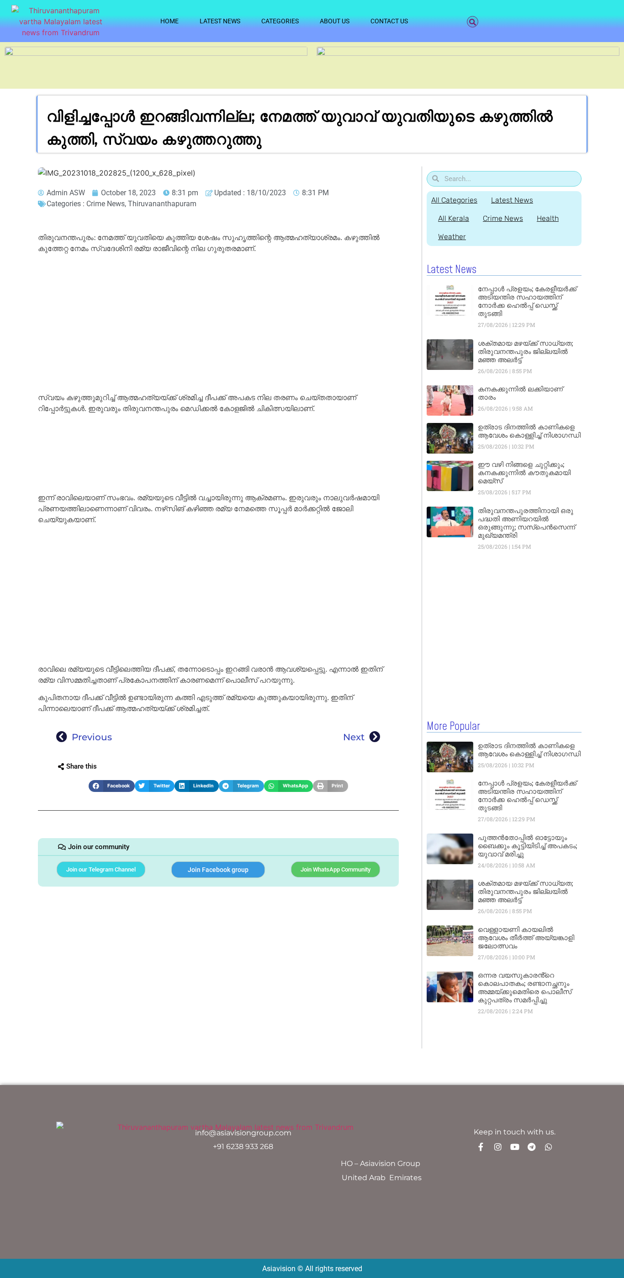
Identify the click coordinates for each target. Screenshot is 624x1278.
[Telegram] (532, 1147)
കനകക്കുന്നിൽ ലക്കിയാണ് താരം (520, 393)
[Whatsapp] (549, 1147)
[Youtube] (515, 1147)
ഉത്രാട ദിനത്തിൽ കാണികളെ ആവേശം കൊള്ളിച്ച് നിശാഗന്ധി (529, 430)
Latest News (220, 21)
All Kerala (453, 218)
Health (548, 218)
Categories (280, 21)
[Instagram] (498, 1147)
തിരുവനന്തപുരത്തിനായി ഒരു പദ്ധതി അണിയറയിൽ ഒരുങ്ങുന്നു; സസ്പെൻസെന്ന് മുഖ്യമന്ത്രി (526, 523)
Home (169, 21)
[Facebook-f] (481, 1147)
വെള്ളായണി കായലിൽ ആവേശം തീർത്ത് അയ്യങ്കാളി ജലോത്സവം (526, 937)
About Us (334, 21)
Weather (452, 236)
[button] (472, 21)
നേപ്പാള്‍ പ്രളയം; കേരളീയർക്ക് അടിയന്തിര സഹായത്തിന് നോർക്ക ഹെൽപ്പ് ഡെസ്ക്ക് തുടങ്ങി (527, 301)
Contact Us (389, 21)
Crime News (105, 203)
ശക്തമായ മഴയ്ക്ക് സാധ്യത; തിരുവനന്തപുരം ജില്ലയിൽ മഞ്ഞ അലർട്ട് (525, 351)
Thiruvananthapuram (162, 203)
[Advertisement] (218, 325)
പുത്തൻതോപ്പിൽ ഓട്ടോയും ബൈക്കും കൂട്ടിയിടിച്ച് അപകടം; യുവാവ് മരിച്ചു (527, 845)
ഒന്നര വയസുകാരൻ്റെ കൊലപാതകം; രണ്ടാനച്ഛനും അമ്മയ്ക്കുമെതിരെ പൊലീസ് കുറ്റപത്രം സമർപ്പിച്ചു (524, 987)
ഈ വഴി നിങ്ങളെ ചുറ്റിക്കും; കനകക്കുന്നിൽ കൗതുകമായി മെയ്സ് (524, 472)
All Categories (454, 200)
